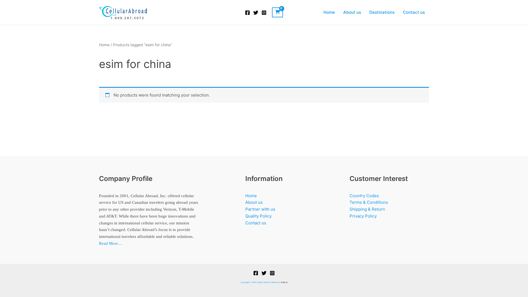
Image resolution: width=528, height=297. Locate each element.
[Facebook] (247, 12)
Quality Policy (258, 216)
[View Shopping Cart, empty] (277, 12)
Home (329, 12)
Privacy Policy (363, 216)
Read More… (110, 243)
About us (352, 12)
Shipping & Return (367, 209)
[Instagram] (264, 12)
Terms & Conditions (369, 202)
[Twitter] (255, 12)
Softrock (284, 282)
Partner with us (260, 209)
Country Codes (364, 195)
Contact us (414, 12)
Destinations (382, 12)
